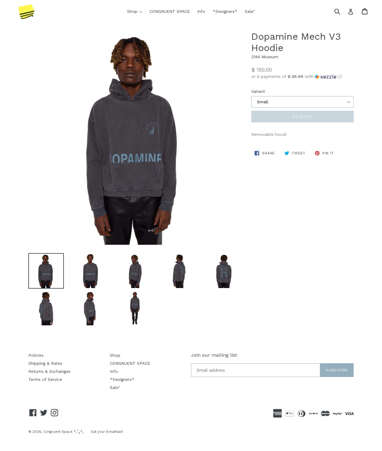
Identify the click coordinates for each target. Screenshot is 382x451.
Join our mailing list (214, 355)
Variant (258, 91)
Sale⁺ (250, 11)
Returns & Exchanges (49, 371)
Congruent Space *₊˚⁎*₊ (63, 432)
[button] (302, 76)
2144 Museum (264, 56)
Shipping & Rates (45, 363)
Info (201, 11)
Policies (36, 355)
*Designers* (225, 11)
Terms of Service (45, 379)
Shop (136, 11)
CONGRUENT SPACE (170, 11)
